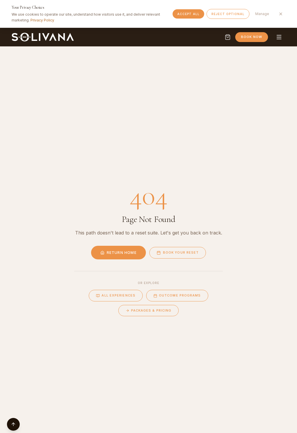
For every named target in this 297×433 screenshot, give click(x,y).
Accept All (188, 14)
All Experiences (118, 295)
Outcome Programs (180, 295)
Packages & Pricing (151, 310)
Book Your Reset (181, 252)
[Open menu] (279, 37)
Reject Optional (228, 14)
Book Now (251, 37)
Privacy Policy (42, 20)
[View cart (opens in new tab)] (228, 37)
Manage (262, 14)
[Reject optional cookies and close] (280, 14)
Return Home (122, 252)
